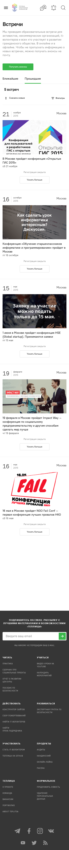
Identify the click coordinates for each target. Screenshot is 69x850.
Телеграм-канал (17, 831)
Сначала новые (17, 98)
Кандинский (44, 756)
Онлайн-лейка (45, 762)
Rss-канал (46, 843)
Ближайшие (10, 78)
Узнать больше (34, 179)
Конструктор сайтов (14, 710)
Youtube (23, 843)
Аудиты (41, 750)
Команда (7, 793)
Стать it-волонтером (14, 750)
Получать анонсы (18, 66)
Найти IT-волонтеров (14, 722)
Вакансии (8, 799)
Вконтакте (51, 831)
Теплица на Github (13, 756)
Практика (8, 664)
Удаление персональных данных (45, 796)
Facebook (29, 831)
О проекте (8, 787)
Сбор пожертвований (14, 716)
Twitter (34, 843)
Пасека (41, 768)
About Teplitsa (10, 812)
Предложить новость (48, 787)
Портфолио (9, 806)
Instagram (40, 831)
